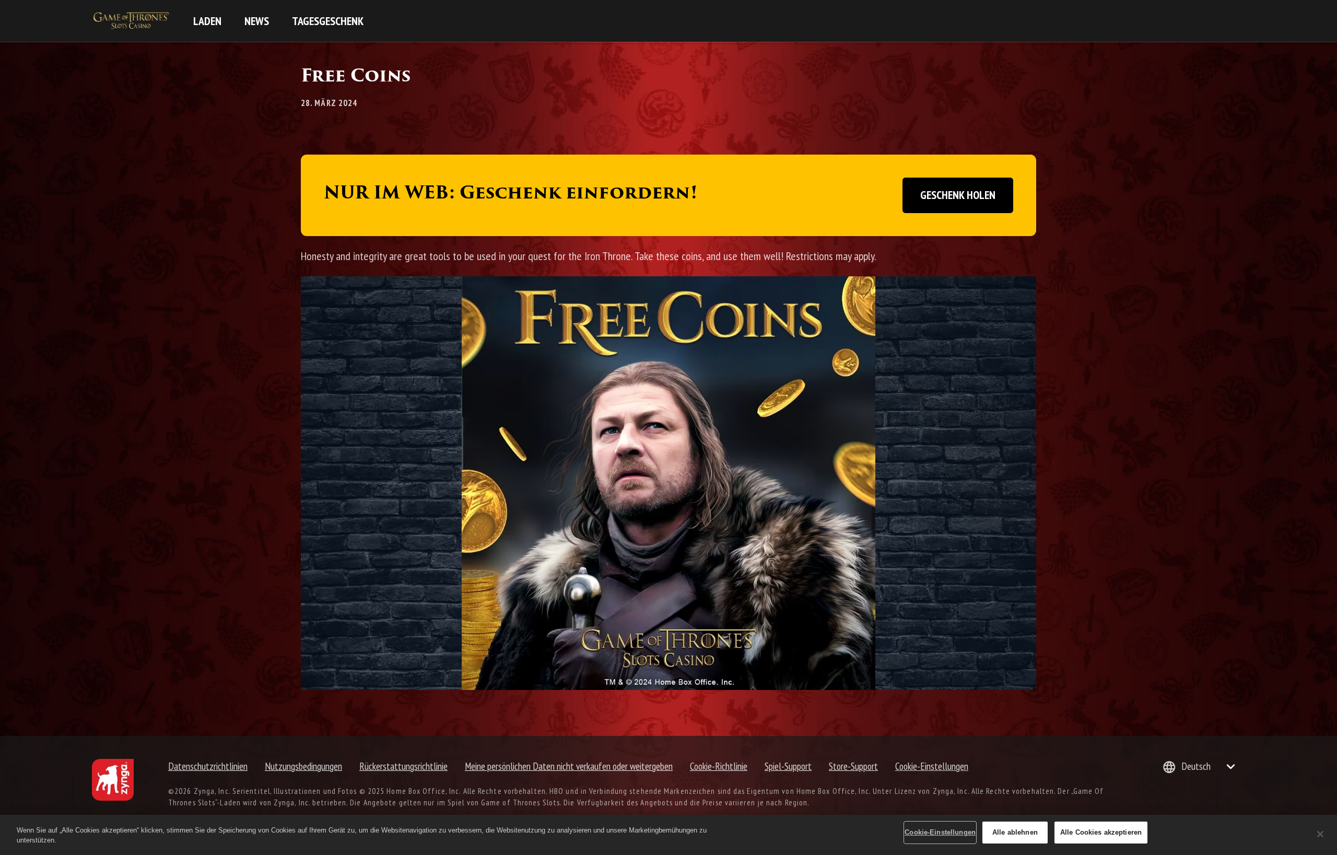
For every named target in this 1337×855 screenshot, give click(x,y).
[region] (668, 835)
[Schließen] (1320, 834)
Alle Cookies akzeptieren (1101, 832)
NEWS (256, 21)
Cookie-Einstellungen (931, 765)
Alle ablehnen (1015, 832)
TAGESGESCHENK (327, 21)
